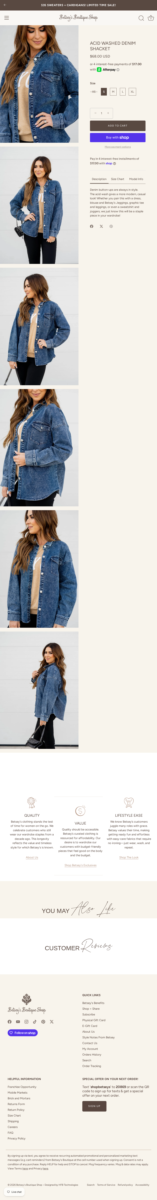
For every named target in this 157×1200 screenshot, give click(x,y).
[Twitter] (52, 1021)
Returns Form (16, 1104)
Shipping (13, 1121)
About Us (32, 857)
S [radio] (104, 91)
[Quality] (32, 803)
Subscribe (88, 1014)
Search (86, 1060)
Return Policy (16, 1110)
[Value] (80, 810)
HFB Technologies (68, 1184)
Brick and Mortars (19, 1098)
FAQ (10, 1132)
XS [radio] (94, 91)
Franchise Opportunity (22, 1087)
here (25, 1168)
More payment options (118, 146)
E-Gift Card (89, 1026)
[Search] (141, 18)
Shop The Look (128, 857)
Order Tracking (91, 1066)
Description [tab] (99, 179)
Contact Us (89, 1043)
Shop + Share (91, 1008)
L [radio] (122, 91)
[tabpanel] (118, 203)
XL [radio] (132, 91)
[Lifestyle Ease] (129, 803)
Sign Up (94, 1106)
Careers (13, 1127)
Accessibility (142, 1184)
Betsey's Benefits (93, 1003)
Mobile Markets (17, 1092)
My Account (90, 1049)
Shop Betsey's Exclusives (80, 865)
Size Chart (14, 1115)
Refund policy (125, 1184)
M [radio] (113, 91)
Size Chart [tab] (117, 179)
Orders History (91, 1054)
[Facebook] (9, 1021)
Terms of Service (106, 1184)
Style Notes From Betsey (98, 1037)
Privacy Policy (16, 1138)
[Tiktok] (35, 1021)
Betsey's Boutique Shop (29, 1184)
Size (92, 83)
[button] (39, 84)
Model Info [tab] (136, 179)
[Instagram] (26, 1021)
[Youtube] (18, 1021)
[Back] (5, 5)
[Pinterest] (43, 1021)
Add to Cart (118, 125)
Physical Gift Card (93, 1020)
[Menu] (6, 18)
